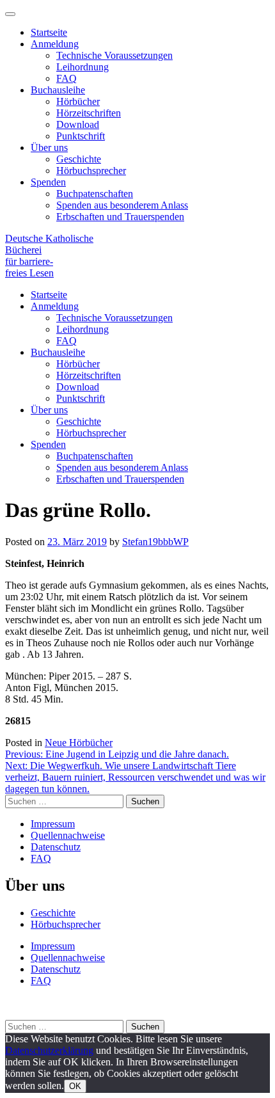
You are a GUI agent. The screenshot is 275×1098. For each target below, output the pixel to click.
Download (77, 124)
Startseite (49, 32)
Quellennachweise (68, 835)
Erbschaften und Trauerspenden (120, 216)
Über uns (49, 147)
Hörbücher (78, 101)
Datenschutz (56, 846)
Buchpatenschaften (94, 193)
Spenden (48, 182)
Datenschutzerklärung (49, 1050)
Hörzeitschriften (88, 112)
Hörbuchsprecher (91, 170)
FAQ (66, 78)
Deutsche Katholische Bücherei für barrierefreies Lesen (49, 255)
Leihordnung (82, 66)
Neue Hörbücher (79, 742)
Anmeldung (55, 43)
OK (75, 1086)
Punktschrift (80, 136)
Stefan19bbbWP (155, 541)
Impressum (53, 823)
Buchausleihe (58, 89)
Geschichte (78, 159)
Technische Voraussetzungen (114, 55)
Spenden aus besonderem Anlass (122, 205)
